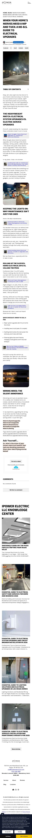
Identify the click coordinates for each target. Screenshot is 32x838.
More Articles (16, 749)
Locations (13, 784)
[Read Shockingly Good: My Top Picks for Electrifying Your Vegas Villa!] (16, 538)
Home (5, 13)
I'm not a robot (16, 461)
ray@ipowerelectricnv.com (16, 769)
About (14, 780)
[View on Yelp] (16, 790)
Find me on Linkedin (18, 42)
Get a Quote (24, 836)
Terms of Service (26, 811)
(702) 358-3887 (16, 771)
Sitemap (4, 811)
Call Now (8, 836)
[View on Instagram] (19, 790)
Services (5, 780)
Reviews (22, 780)
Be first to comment (16, 490)
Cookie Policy (21, 827)
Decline (20, 831)
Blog (10, 13)
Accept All (7, 831)
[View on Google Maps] (13, 790)
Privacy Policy (7, 814)
